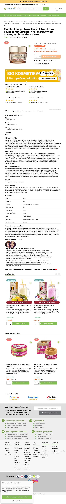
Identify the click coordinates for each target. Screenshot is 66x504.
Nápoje (38, 15)
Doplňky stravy (19, 15)
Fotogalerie (36, 456)
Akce (6, 15)
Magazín (52, 18)
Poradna (41, 111)
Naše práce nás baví (12, 427)
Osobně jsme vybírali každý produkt (16, 423)
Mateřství (43, 15)
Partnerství (27, 469)
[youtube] (33, 481)
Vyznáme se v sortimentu (15, 421)
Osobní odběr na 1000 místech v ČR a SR (17, 438)
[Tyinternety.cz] (38, 476)
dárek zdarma (11, 280)
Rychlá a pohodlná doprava (15, 432)
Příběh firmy (36, 452)
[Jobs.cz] (26, 476)
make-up (29, 189)
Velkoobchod (27, 454)
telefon (40, 252)
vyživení (24, 37)
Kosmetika (11, 15)
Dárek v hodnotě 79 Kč (44, 63)
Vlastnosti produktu (12, 111)
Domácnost (50, 15)
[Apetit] (22, 476)
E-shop (7, 448)
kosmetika (37, 176)
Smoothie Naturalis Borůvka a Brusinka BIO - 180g (44, 306)
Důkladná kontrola (39, 427)
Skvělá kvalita (38, 425)
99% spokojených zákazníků (44, 438)
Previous (56, 274)
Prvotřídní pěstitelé (39, 423)
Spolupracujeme (37, 454)
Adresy (44, 453)
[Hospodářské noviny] (30, 476)
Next (59, 274)
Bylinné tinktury (32, 15)
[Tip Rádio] (34, 476)
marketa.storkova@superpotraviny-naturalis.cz (27, 264)
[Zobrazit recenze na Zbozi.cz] (52, 397)
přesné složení (24, 230)
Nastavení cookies (17, 501)
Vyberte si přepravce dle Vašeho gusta (17, 436)
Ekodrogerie (56, 15)
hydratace (12, 37)
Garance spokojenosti (43, 432)
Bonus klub (27, 452)
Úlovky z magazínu (29, 111)
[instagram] (36, 481)
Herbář (7, 450)
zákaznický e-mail (32, 252)
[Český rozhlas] (18, 476)
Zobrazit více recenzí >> (55, 109)
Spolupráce (17, 469)
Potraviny (25, 15)
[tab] (12, 111)
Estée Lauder (9, 135)
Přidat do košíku (50, 57)
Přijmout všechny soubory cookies (17, 497)
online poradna (47, 252)
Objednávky (45, 451)
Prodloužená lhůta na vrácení (44, 434)
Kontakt (55, 443)
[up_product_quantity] (10, 323)
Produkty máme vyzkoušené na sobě (16, 425)
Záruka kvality (58, 18)
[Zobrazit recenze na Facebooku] (33, 397)
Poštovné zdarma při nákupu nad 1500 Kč (17, 434)
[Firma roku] (33, 487)
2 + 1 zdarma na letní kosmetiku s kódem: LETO (34, 1)
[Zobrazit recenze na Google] (14, 397)
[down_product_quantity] (10, 324)
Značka (8, 132)
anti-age (18, 37)
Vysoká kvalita (38, 421)
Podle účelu (7, 18)
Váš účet (45, 443)
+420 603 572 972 (40, 4)
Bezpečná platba (41, 436)
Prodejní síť (8, 454)
